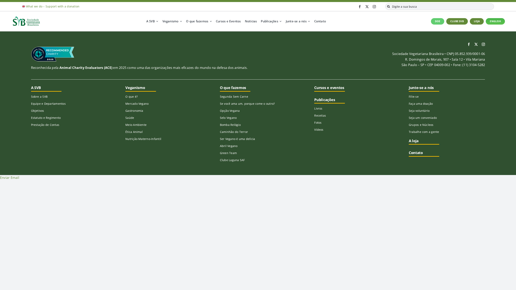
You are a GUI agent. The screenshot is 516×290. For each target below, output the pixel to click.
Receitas (320, 115)
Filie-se (414, 96)
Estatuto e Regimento (46, 118)
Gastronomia (134, 111)
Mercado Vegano (137, 104)
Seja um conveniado (423, 118)
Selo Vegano (228, 118)
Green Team (228, 153)
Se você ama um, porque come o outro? (247, 104)
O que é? (131, 96)
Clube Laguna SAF (232, 160)
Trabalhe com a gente (424, 132)
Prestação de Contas (45, 125)
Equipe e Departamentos (48, 104)
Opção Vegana (230, 111)
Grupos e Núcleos (421, 125)
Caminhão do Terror (234, 132)
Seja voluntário (419, 111)
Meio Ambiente (136, 125)
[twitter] (367, 6)
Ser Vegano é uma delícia (237, 139)
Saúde (129, 118)
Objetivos (37, 111)
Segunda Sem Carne (234, 96)
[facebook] (359, 6)
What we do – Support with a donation (53, 6)
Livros (318, 108)
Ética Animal (134, 132)
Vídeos (318, 130)
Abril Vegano (229, 146)
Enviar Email (9, 177)
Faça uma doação (421, 104)
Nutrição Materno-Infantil (143, 139)
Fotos (317, 122)
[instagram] (374, 6)
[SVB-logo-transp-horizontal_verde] (26, 17)
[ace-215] (52, 48)
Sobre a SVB (39, 96)
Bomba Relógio (230, 125)
